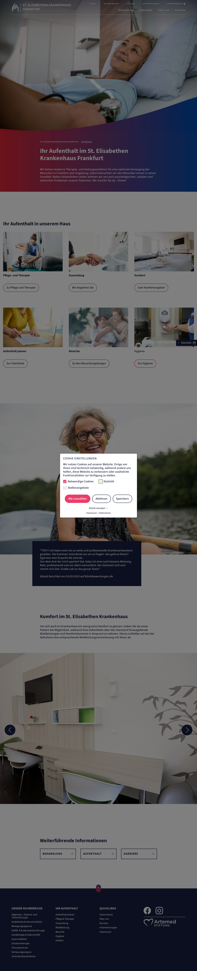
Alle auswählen (77, 499)
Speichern (122, 499)
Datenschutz (105, 512)
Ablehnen (102, 499)
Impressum (91, 512)
